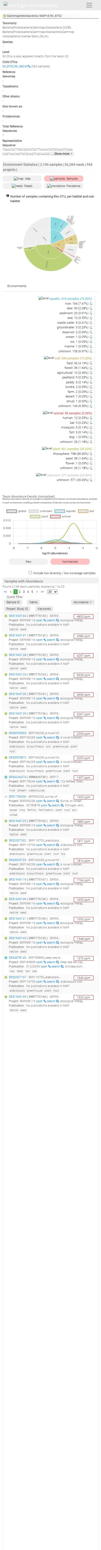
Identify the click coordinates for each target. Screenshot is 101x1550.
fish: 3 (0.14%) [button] (79, 432)
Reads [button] (28, 186)
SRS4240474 (17, 777)
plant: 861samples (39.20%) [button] (72, 449)
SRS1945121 (17, 918)
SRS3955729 (17, 860)
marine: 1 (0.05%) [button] (76, 346)
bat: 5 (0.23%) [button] (79, 423)
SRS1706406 (17, 796)
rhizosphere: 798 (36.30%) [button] (71, 454)
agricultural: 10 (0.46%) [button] (73, 372)
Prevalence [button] (73, 186)
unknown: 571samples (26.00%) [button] (69, 475)
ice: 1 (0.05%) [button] (79, 341)
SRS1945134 (17, 616)
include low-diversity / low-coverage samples (64, 573)
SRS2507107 (17, 977)
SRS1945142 (17, 938)
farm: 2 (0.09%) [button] (78, 392)
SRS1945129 (17, 713)
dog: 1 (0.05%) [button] (79, 437)
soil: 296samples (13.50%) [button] (73, 358)
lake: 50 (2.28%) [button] (78, 308)
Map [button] (28, 178)
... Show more (62, 154)
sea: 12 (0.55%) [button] (78, 318)
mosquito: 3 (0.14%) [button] (75, 427)
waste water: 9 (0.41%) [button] (73, 322)
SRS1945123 (17, 674)
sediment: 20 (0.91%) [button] (74, 313)
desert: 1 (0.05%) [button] (77, 396)
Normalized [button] (70, 561)
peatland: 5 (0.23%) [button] (75, 377)
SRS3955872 (17, 757)
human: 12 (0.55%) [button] (76, 418)
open (39, 620)
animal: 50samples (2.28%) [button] (73, 413)
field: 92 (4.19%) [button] (78, 363)
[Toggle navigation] (89, 5)
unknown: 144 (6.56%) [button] (73, 406)
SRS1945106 (17, 694)
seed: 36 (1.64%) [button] (77, 458)
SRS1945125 (17, 821)
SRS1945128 (17, 655)
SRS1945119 (17, 879)
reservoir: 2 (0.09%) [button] (75, 332)
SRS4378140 (17, 957)
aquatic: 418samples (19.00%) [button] (71, 299)
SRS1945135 (17, 997)
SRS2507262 (17, 840)
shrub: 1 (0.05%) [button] (77, 401)
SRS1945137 (17, 635)
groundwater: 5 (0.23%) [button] (73, 327)
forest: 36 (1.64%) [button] (76, 368)
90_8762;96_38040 (15, 66)
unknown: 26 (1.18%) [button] (74, 442)
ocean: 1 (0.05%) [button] (77, 337)
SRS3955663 (17, 733)
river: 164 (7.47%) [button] (77, 303)
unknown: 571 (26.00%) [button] (73, 480)
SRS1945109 (17, 899)
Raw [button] (28, 561)
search (51, 620)
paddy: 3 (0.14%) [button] (77, 382)
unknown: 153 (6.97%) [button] (73, 351)
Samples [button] (72, 178)
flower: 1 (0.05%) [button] (77, 463)
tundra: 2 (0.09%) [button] (77, 387)
